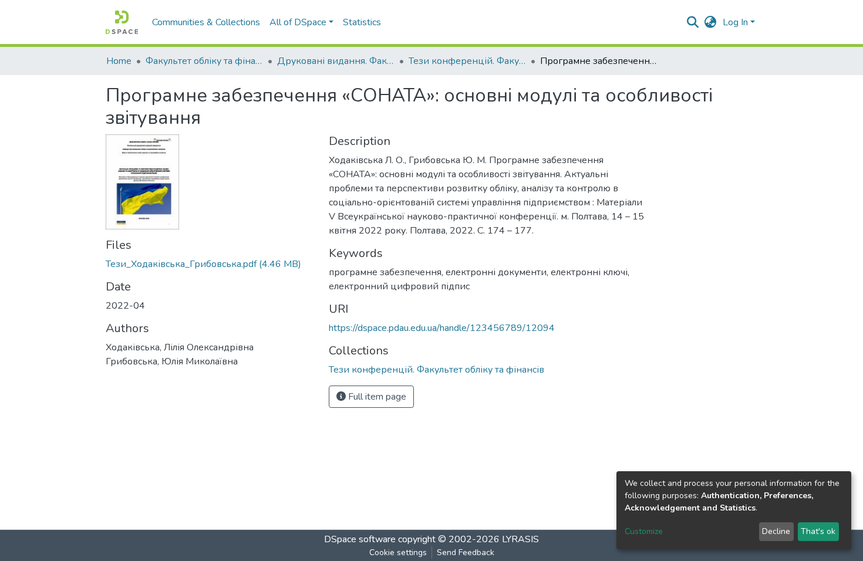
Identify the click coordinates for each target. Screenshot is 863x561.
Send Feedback (465, 552)
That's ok (818, 531)
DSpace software (360, 539)
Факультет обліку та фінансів (204, 61)
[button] (710, 22)
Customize (644, 531)
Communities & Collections (206, 22)
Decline (776, 531)
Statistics (362, 22)
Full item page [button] (376, 396)
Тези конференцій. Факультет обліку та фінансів (467, 61)
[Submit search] (693, 22)
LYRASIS (520, 539)
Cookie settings (398, 552)
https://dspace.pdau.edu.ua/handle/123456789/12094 (442, 328)
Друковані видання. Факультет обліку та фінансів (336, 61)
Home (119, 61)
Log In (735, 22)
